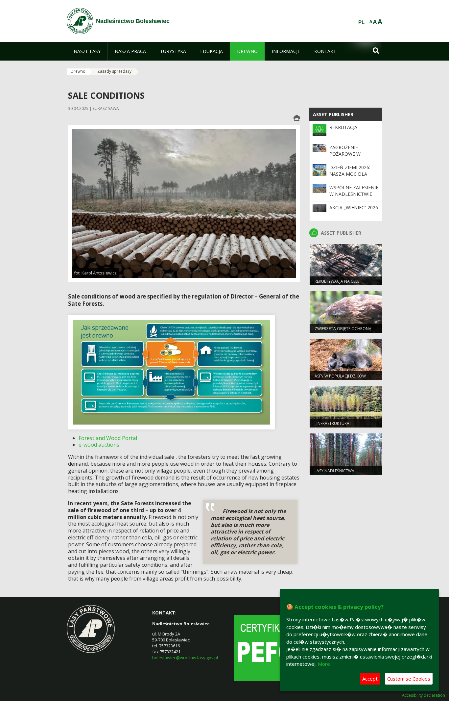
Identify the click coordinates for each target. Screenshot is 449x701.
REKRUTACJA (343, 127)
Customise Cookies (408, 678)
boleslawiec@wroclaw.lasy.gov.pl (185, 658)
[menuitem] (87, 51)
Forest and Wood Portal (108, 438)
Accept (370, 678)
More (324, 664)
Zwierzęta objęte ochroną (343, 328)
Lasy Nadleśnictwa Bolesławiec (334, 473)
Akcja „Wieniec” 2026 (353, 207)
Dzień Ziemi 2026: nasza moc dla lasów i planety (349, 174)
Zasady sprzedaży (114, 71)
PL (361, 22)
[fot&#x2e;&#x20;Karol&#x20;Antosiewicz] (184, 203)
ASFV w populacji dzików (340, 376)
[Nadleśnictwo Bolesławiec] (80, 21)
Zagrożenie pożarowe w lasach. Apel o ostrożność (347, 157)
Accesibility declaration (423, 695)
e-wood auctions (99, 444)
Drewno (78, 71)
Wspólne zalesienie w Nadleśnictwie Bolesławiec (353, 194)
